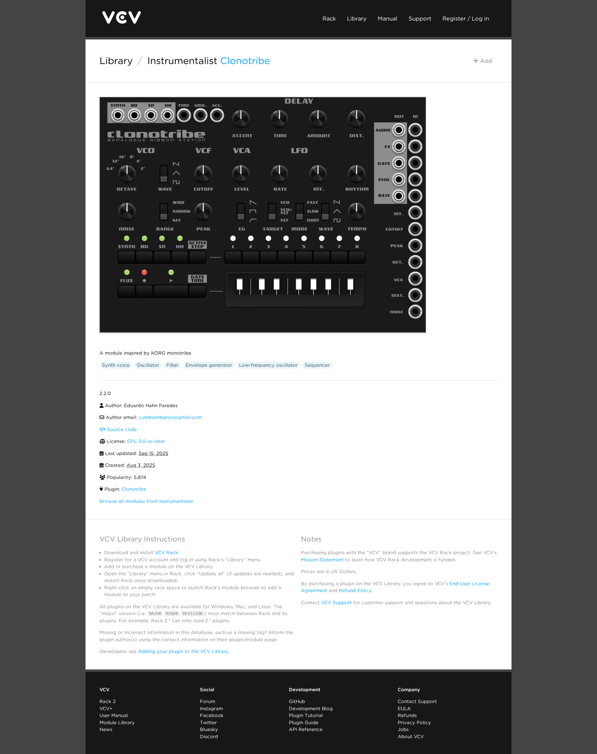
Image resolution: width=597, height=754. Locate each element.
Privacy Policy (414, 722)
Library (357, 18)
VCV (104, 689)
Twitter (208, 722)
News (106, 729)
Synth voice (116, 365)
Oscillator (148, 365)
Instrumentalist (182, 60)
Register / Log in (465, 18)
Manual (387, 18)
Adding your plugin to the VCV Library (183, 651)
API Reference (305, 729)
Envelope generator (209, 365)
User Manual (114, 715)
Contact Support (417, 701)
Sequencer (317, 365)
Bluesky (209, 729)
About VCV (411, 736)
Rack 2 (108, 701)
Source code (121, 429)
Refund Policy (355, 590)
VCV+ (106, 708)
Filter (172, 365)
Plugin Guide (303, 722)
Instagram (211, 708)
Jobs (403, 729)
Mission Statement (322, 560)
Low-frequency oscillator (268, 365)
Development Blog (311, 708)
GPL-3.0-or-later (146, 441)
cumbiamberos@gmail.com (170, 417)
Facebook (212, 715)
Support (420, 18)
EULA (404, 708)
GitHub (297, 701)
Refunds (407, 715)
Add (485, 60)
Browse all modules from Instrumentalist (146, 501)
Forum (207, 701)
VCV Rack (166, 552)
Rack (329, 18)
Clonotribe (245, 60)
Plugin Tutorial (306, 715)
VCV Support (336, 602)
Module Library (117, 722)
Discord (209, 736)
